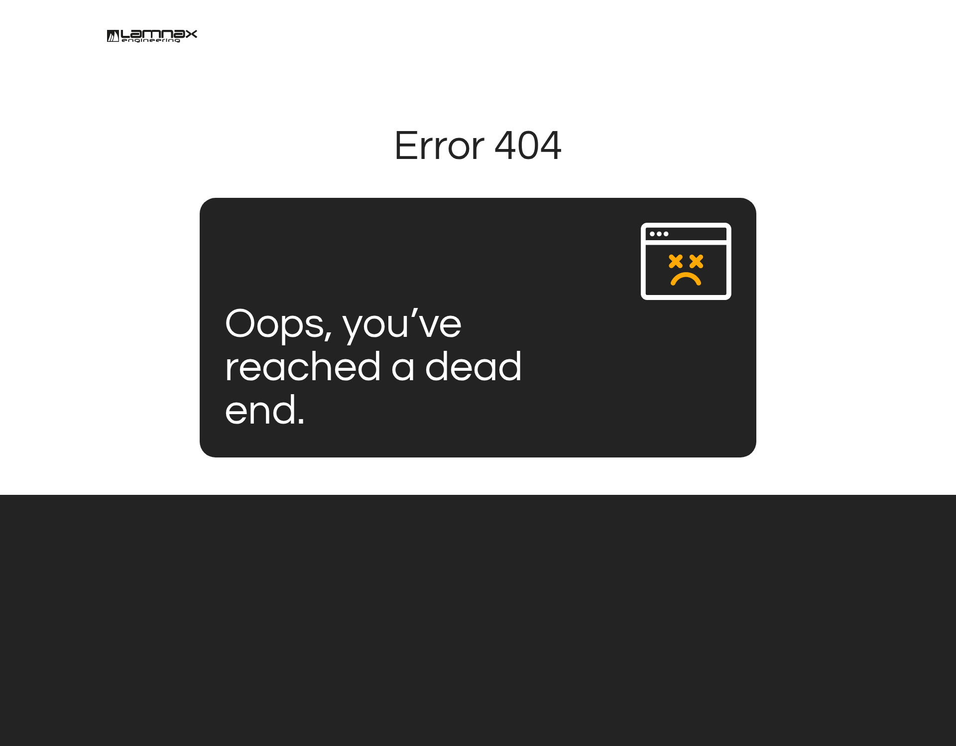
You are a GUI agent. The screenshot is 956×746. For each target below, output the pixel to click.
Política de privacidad (370, 720)
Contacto (635, 38)
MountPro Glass (186, 537)
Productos (564, 38)
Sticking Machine (189, 590)
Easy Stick (169, 616)
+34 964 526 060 (376, 615)
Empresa (492, 38)
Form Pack (170, 642)
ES (834, 38)
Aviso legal (503, 720)
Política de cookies (443, 720)
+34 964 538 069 (442, 615)
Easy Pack (169, 669)
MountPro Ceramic (194, 563)
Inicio (360, 38)
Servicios (423, 38)
